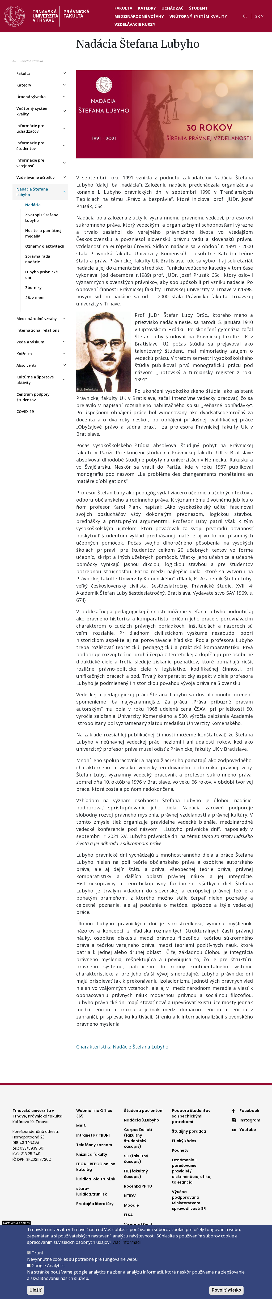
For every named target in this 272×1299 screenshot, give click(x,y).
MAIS (81, 1125)
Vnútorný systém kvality (198, 16)
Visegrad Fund (138, 1224)
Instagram (250, 1120)
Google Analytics (48, 1265)
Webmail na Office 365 (94, 1113)
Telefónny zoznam (94, 1144)
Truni (37, 1253)
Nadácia (33, 204)
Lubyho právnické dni (41, 274)
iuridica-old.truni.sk (95, 1179)
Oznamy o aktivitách (44, 246)
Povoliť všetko (226, 1290)
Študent (198, 8)
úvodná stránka (31, 61)
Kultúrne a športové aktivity (35, 379)
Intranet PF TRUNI (93, 1135)
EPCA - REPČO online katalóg (95, 1166)
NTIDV (130, 1195)
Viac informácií (126, 1242)
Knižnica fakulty (91, 1154)
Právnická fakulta (76, 14)
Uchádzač (173, 8)
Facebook (249, 1110)
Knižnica (24, 353)
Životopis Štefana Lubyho (41, 217)
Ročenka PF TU (138, 1186)
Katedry (147, 8)
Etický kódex (184, 1140)
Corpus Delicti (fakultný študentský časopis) (138, 1138)
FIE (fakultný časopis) (136, 1173)
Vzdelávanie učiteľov (35, 177)
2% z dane (34, 297)
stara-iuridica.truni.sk (91, 1191)
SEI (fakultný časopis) (136, 1158)
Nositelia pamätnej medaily (43, 233)
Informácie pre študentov (30, 145)
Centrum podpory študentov (33, 397)
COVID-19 (25, 411)
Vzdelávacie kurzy (134, 24)
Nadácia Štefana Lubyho (32, 192)
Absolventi (26, 365)
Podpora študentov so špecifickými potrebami (191, 1116)
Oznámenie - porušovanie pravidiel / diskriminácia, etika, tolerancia (191, 1171)
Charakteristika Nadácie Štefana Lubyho (122, 1046)
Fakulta (123, 8)
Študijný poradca (189, 1131)
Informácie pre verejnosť (30, 163)
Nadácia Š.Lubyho (141, 1120)
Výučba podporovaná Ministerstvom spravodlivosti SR (189, 1200)
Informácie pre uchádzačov (30, 128)
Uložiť (35, 1290)
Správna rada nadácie (37, 259)
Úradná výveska (31, 96)
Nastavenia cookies (16, 1223)
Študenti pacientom (144, 1110)
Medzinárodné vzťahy (139, 16)
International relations (37, 330)
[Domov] (14, 16)
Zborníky (33, 287)
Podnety (180, 1150)
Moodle (131, 1205)
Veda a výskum (30, 341)
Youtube (248, 1129)
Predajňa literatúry (94, 1203)
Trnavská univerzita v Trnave (44, 16)
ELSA (128, 1215)
